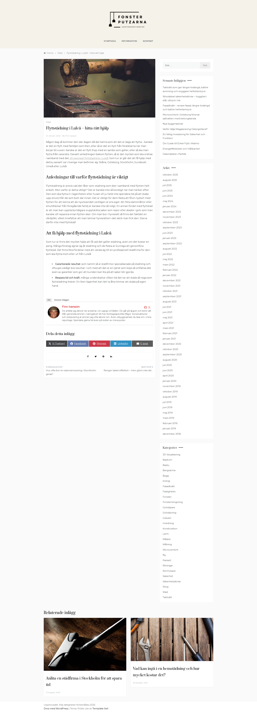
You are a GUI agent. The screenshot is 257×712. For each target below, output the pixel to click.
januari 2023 (169, 238)
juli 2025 (167, 185)
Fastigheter (169, 491)
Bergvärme (169, 470)
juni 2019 (167, 407)
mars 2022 (168, 264)
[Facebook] (145, 307)
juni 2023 (168, 232)
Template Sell (100, 708)
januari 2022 (169, 275)
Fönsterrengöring (173, 502)
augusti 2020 (170, 359)
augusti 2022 (170, 248)
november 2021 (171, 285)
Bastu (166, 465)
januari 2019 (169, 428)
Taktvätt (167, 597)
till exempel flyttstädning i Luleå (89, 158)
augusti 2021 (170, 301)
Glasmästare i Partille (174, 154)
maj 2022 (168, 259)
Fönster (167, 496)
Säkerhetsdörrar (172, 581)
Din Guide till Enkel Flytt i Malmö (181, 143)
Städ (48, 122)
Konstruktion (170, 528)
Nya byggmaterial (173, 123)
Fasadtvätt (169, 486)
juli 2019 (167, 402)
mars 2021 (168, 328)
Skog (165, 586)
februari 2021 (170, 333)
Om (49, 300)
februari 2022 (170, 269)
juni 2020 (168, 370)
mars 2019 (168, 417)
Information (129, 41)
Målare (167, 539)
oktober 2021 (170, 291)
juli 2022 (167, 254)
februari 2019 (170, 423)
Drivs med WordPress (56, 708)
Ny (164, 555)
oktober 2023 (170, 222)
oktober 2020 (170, 349)
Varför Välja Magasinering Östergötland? (185, 129)
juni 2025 (168, 190)
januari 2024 (169, 206)
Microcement (170, 549)
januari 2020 (169, 381)
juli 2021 (167, 307)
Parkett (167, 560)
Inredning (168, 523)
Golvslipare (169, 507)
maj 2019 (168, 412)
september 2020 (172, 354)
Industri (167, 518)
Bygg (166, 475)
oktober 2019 (170, 391)
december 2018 (172, 433)
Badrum (167, 459)
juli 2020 (167, 365)
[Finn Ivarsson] (54, 312)
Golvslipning (169, 512)
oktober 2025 (170, 174)
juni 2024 (168, 195)
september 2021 (172, 296)
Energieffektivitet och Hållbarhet (181, 148)
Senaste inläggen (61, 300)
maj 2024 (168, 201)
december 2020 (172, 343)
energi (166, 480)
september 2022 (172, 243)
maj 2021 (168, 317)
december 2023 (172, 211)
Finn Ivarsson (71, 136)
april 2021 (168, 322)
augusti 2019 (170, 396)
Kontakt (148, 41)
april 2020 (168, 375)
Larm (166, 533)
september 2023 (172, 227)
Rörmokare (169, 570)
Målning (167, 544)
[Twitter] (149, 307)
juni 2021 (167, 312)
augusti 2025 (170, 180)
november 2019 (172, 386)
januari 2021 (169, 338)
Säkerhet (168, 576)
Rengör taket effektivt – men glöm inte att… (128, 370)
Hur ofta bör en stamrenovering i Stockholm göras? (71, 372)
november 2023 (172, 217)
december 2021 (172, 280)
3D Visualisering (171, 454)
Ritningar (168, 565)
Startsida (110, 41)
